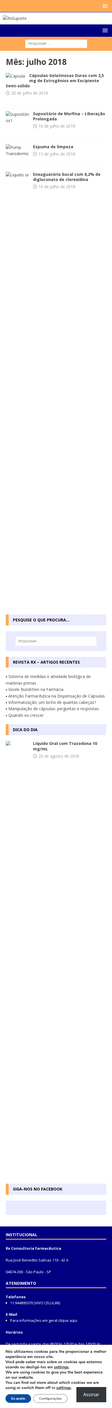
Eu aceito (18, 1398)
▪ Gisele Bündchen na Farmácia (34, 689)
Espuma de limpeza (53, 146)
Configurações (50, 1398)
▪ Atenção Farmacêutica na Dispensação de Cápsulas (55, 696)
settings (61, 1367)
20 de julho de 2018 (29, 93)
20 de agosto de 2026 (58, 756)
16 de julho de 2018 (56, 126)
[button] (104, 5)
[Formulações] (15, 76)
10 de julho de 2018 (56, 186)
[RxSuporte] (15, 18)
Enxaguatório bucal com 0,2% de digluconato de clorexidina (67, 177)
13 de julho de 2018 (56, 154)
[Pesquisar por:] (56, 43)
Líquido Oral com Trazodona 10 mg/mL (65, 746)
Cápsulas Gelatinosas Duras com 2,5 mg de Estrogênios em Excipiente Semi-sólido (55, 80)
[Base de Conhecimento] (17, 956)
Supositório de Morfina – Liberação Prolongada (69, 116)
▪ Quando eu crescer (25, 715)
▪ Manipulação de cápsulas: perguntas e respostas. (53, 708)
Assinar (91, 1394)
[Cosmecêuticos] (17, 150)
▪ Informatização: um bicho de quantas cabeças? (51, 702)
